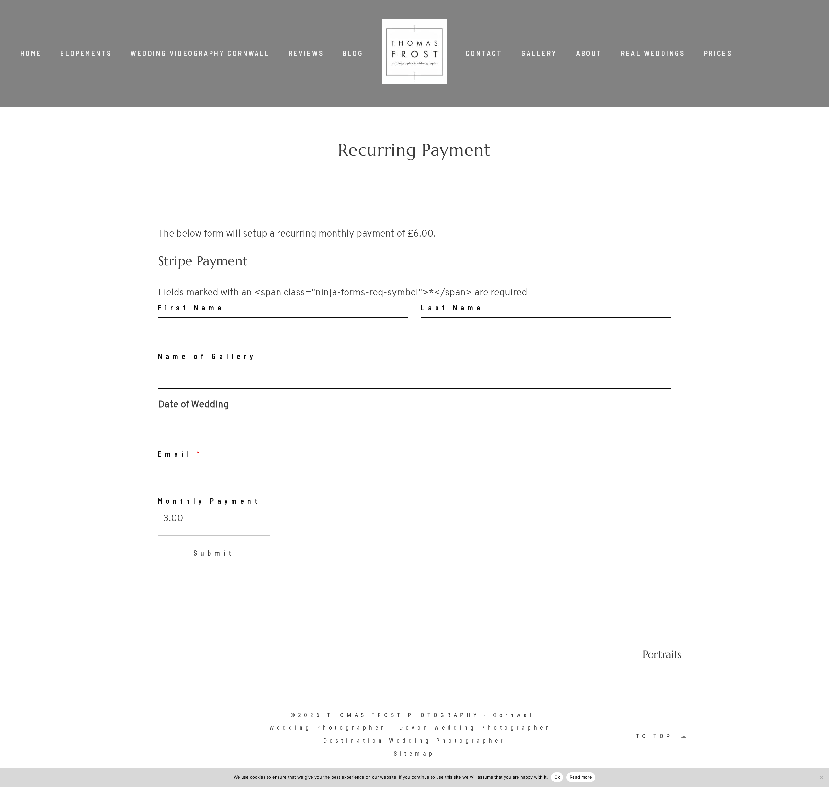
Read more (581, 777)
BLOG (353, 53)
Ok (557, 777)
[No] (821, 777)
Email (180, 453)
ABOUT (589, 53)
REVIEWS (306, 53)
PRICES (718, 53)
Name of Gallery (207, 356)
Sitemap (414, 753)
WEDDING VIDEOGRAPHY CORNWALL (200, 53)
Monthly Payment (209, 500)
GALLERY (539, 53)
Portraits (662, 654)
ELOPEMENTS (86, 53)
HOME (31, 53)
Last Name (452, 307)
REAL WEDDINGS (653, 53)
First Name (191, 307)
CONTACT (484, 53)
